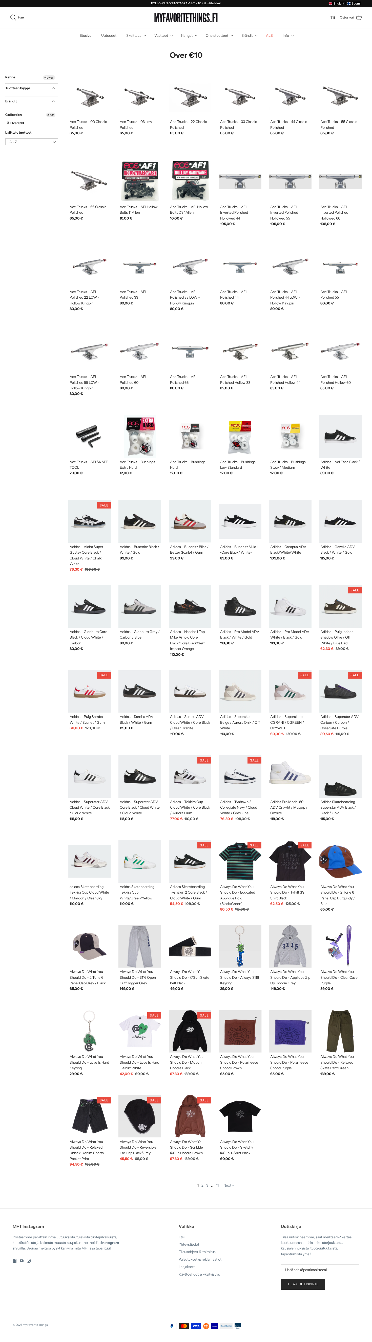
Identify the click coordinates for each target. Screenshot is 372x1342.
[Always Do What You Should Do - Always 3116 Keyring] (240, 946)
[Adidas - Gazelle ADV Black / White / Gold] (340, 521)
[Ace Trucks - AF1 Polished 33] (139, 266)
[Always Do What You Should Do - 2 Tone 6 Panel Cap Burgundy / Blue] (340, 861)
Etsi (181, 1237)
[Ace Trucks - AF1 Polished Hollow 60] (340, 351)
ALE (269, 35)
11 (217, 1185)
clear (50, 115)
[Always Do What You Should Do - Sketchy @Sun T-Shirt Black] (240, 1116)
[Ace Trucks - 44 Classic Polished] (290, 96)
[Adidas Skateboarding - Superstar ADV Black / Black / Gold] (340, 776)
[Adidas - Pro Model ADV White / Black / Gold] (290, 606)
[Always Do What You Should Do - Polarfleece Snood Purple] (290, 1031)
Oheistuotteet (217, 35)
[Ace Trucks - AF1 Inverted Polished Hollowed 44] (240, 181)
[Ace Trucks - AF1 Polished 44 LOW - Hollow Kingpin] (290, 266)
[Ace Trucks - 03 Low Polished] (139, 96)
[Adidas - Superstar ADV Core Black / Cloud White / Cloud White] (139, 776)
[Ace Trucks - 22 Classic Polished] (190, 96)
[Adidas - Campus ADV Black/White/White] (290, 521)
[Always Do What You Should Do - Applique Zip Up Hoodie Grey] (290, 946)
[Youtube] (22, 1261)
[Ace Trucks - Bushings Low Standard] (240, 436)
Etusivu (85, 35)
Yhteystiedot (189, 1244)
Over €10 (17, 123)
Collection (13, 115)
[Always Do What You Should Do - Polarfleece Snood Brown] (240, 1031)
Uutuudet (108, 35)
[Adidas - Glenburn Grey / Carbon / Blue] (139, 606)
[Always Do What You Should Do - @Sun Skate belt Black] (190, 946)
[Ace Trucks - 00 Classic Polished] (89, 96)
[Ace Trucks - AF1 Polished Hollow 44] (290, 351)
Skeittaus (133, 35)
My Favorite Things (35, 1325)
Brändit (247, 35)
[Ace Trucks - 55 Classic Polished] (340, 96)
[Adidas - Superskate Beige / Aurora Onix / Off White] (240, 691)
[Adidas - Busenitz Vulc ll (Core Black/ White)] (240, 521)
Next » (228, 1185)
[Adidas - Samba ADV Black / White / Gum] (139, 691)
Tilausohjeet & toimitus (197, 1251)
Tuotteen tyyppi (17, 88)
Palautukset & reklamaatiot (200, 1259)
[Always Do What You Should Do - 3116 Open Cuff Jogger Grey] (139, 946)
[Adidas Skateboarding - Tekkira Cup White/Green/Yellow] (139, 861)
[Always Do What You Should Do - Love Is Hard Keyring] (89, 1031)
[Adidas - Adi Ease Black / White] (340, 436)
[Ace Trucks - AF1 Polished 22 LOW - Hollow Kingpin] (89, 266)
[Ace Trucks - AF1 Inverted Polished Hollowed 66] (340, 181)
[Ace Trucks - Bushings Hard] (190, 436)
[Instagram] (29, 1261)
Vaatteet (161, 35)
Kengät (187, 35)
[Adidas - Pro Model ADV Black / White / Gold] (240, 606)
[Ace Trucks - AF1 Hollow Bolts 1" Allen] (139, 181)
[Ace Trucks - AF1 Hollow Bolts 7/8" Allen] (190, 181)
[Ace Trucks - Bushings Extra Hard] (139, 436)
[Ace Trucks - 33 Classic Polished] (240, 96)
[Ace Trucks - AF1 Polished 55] (340, 266)
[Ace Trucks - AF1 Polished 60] (139, 351)
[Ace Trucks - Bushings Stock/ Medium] (290, 436)
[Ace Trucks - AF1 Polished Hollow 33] (240, 351)
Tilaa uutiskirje (303, 1284)
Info (286, 35)
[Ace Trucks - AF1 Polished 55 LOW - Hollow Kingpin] (89, 351)
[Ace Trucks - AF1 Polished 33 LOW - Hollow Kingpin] (190, 266)
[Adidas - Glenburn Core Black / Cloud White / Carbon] (89, 606)
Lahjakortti (187, 1266)
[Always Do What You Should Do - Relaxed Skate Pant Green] (340, 1031)
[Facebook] (14, 1261)
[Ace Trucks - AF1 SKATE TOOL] (89, 436)
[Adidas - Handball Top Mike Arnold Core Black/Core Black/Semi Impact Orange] (190, 606)
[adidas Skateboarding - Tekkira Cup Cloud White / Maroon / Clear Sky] (89, 861)
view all (49, 77)
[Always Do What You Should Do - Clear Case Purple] (340, 946)
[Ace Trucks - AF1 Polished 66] (190, 351)
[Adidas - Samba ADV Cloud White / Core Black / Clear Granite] (190, 691)
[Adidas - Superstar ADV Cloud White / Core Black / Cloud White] (89, 776)
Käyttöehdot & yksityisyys (199, 1274)
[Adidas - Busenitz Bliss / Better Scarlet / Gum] (190, 521)
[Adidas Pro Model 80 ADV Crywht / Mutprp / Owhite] (290, 776)
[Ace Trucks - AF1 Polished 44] (240, 266)
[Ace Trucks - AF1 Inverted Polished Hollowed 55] (290, 181)
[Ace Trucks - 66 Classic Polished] (89, 181)
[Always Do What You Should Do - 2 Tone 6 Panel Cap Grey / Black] (89, 946)
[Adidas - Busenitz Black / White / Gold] (139, 521)
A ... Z (13, 142)
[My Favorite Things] (186, 17)
